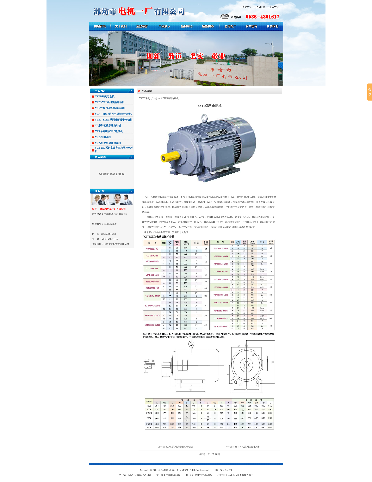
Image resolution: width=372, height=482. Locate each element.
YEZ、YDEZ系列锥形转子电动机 (113, 119)
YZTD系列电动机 (105, 96)
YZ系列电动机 (103, 137)
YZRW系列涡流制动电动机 (110, 108)
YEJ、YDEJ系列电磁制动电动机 (113, 113)
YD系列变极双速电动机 (108, 142)
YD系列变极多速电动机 (108, 125)
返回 (217, 454)
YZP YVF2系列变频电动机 (109, 102)
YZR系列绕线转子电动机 (109, 131)
